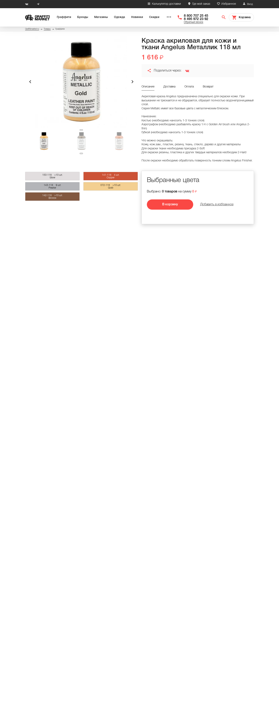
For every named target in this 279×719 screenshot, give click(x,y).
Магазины (101, 17)
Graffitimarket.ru (32, 29)
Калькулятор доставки (166, 4)
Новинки (137, 17)
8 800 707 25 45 (196, 15)
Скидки (154, 17)
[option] (81, 82)
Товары (47, 29)
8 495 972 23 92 (196, 19)
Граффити (64, 17)
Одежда (119, 17)
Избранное (228, 4)
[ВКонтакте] (185, 70)
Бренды (82, 17)
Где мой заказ (201, 4)
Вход (250, 4)
